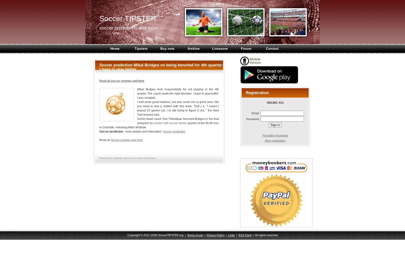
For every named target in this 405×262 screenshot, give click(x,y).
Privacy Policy (216, 235)
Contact (272, 48)
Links (231, 235)
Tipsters (141, 48)
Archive (194, 48)
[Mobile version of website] (251, 64)
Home (115, 48)
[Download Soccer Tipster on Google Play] (269, 83)
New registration (275, 140)
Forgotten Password (275, 135)
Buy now (167, 48)
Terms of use (195, 235)
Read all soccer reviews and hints (121, 81)
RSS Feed (244, 235)
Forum (246, 48)
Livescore (220, 48)
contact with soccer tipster (170, 123)
